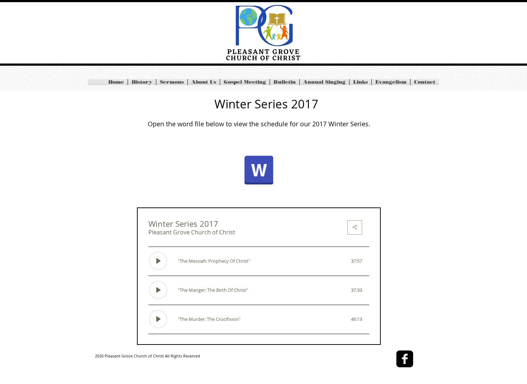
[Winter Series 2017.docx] (259, 171)
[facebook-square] (404, 358)
